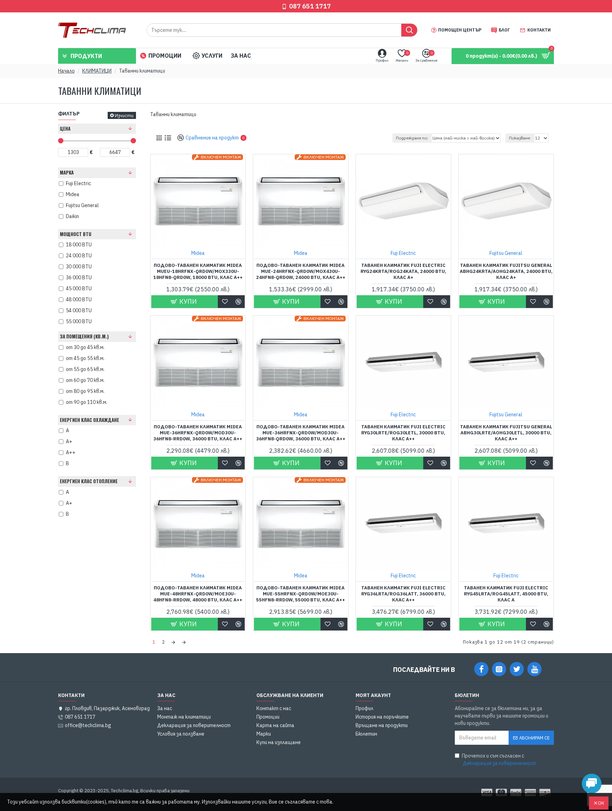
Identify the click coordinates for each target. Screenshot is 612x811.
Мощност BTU (75, 234)
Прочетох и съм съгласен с (499, 759)
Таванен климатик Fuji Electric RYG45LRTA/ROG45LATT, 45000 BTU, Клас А (506, 594)
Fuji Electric (403, 253)
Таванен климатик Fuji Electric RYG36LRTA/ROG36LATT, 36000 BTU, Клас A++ (403, 594)
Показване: (520, 138)
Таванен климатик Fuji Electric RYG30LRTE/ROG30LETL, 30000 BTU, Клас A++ (403, 433)
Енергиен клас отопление (89, 481)
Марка (67, 172)
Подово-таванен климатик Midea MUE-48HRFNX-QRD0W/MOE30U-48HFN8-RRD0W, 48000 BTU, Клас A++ (197, 594)
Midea (198, 253)
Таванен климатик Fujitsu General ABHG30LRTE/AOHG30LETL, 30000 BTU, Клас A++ (506, 433)
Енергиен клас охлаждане (89, 419)
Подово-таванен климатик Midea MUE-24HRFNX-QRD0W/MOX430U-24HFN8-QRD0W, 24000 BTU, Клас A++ (300, 271)
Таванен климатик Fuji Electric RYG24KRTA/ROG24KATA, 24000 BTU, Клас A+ (403, 271)
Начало (66, 71)
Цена (65, 128)
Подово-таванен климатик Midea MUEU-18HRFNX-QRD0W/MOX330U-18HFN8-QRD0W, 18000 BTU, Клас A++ (198, 271)
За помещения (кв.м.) (84, 336)
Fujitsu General (505, 253)
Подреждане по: (412, 138)
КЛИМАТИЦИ (97, 71)
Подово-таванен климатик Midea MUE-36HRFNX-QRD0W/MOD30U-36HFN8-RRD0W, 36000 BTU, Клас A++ (197, 433)
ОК (601, 803)
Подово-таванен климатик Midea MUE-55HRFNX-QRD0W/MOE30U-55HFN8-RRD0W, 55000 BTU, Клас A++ (300, 594)
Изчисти (124, 116)
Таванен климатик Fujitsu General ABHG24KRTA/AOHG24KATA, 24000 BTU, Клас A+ (506, 271)
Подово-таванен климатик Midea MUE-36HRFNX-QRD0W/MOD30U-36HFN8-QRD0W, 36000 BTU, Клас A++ (300, 433)
